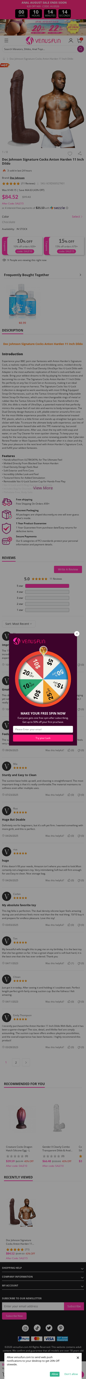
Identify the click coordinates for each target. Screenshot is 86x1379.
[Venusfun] (29, 641)
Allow (55, 1374)
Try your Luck (43, 738)
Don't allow (71, 1374)
